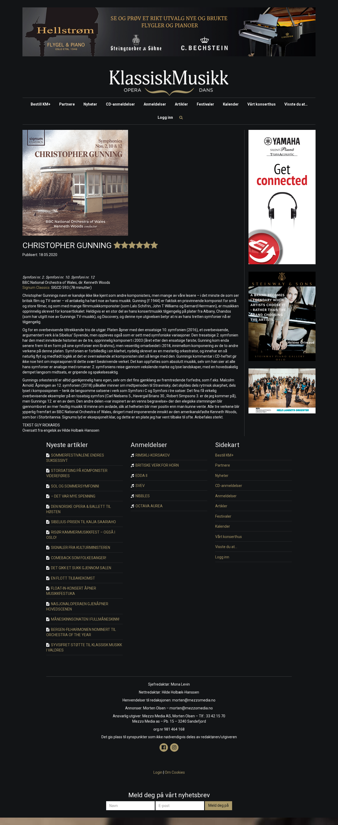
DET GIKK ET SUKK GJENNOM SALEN (80, 568)
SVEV (140, 486)
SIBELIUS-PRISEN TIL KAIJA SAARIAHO (83, 522)
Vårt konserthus (261, 104)
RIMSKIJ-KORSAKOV (152, 455)
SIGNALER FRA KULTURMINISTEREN (80, 547)
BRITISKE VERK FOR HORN (157, 465)
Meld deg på (218, 805)
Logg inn (165, 117)
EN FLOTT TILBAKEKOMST (72, 578)
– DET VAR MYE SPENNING (72, 496)
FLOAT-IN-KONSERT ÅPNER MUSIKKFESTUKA (71, 591)
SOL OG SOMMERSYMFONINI (74, 486)
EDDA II (141, 475)
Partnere (67, 104)
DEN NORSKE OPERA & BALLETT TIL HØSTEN (78, 509)
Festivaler (205, 104)
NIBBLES (142, 496)
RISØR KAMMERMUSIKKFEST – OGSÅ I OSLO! (80, 535)
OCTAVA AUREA (149, 506)
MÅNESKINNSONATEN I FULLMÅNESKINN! (84, 619)
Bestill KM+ (40, 104)
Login (157, 772)
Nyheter (90, 104)
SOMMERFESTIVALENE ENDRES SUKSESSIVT (75, 458)
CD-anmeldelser (120, 104)
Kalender (231, 104)
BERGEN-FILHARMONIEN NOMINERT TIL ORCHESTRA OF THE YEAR (81, 632)
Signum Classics (36, 287)
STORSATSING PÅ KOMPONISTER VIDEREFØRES (76, 473)
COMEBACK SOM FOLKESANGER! (78, 558)
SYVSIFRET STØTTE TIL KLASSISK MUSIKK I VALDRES (84, 647)
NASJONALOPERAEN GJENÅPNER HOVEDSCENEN (77, 606)
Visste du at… (296, 104)
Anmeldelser (155, 104)
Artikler (181, 104)
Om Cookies (175, 772)
